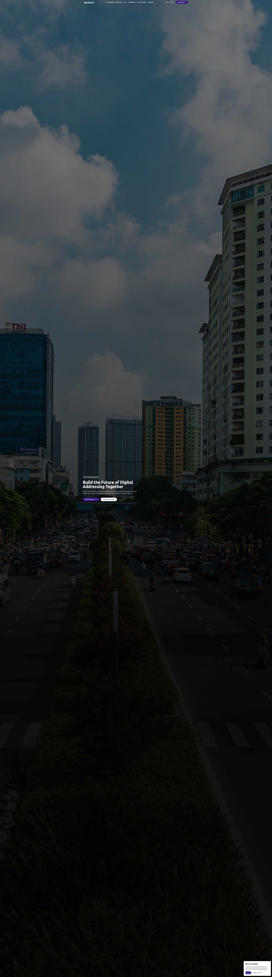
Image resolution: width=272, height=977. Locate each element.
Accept (248, 972)
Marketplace (132, 2)
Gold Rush (150, 2)
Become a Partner (90, 499)
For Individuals (110, 2)
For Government (141, 2)
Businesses (119, 2)
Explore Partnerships (109, 499)
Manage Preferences (257, 972)
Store (125, 2)
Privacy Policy (263, 969)
